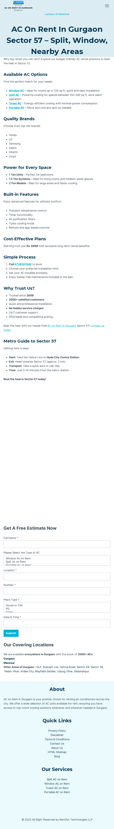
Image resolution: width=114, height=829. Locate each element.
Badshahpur (81, 671)
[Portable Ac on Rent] (57, 565)
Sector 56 (97, 667)
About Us (57, 747)
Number (10, 585)
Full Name (11, 537)
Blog (57, 756)
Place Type (11, 599)
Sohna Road (67, 667)
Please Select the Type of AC (22, 552)
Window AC (16, 90)
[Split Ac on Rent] (57, 562)
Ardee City (27, 671)
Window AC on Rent (57, 783)
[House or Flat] (57, 605)
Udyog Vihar (65, 671)
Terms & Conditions (57, 739)
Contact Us (57, 743)
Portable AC (16, 107)
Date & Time (12, 617)
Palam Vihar (11, 671)
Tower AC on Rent (57, 788)
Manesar (9, 662)
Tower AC (15, 103)
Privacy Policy (57, 730)
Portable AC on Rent (57, 792)
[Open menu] (106, 6)
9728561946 (23, 264)
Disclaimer (57, 735)
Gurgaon (9, 658)
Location (10, 570)
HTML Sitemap (57, 752)
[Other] (57, 612)
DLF (39, 667)
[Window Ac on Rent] (57, 558)
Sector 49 (83, 667)
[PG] (57, 609)
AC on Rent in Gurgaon (61, 325)
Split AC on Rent (57, 779)
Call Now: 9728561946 (57, 14)
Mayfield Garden (45, 671)
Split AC (14, 94)
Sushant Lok (50, 667)
